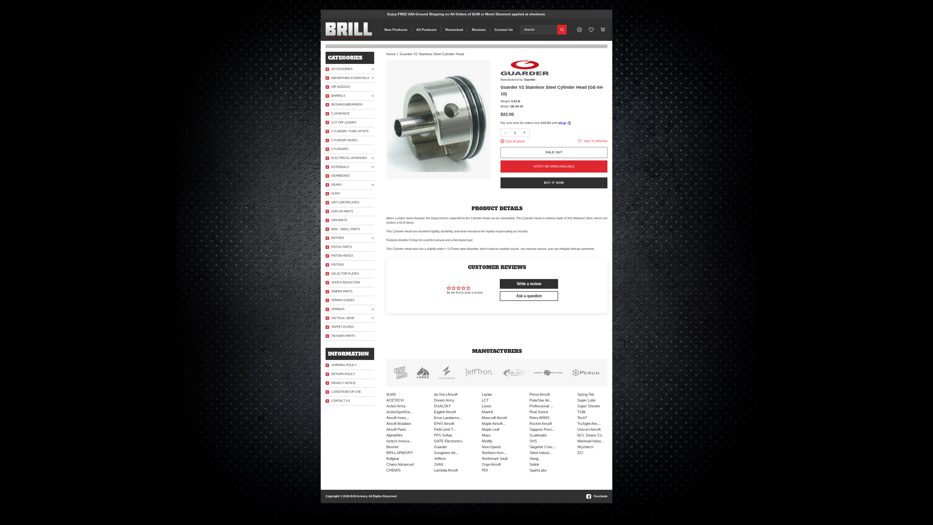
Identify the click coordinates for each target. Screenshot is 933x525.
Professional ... (541, 406)
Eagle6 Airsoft (445, 412)
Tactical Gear (342, 318)
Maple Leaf (490, 429)
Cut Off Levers (343, 122)
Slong (533, 458)
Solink (534, 464)
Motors (337, 238)
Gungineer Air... (446, 453)
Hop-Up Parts (342, 211)
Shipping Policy (344, 365)
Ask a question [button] (529, 296)
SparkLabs (538, 470)
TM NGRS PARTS (343, 336)
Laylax (487, 394)
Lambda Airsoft (446, 470)
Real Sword (538, 412)
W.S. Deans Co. (590, 435)
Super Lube (586, 400)
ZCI (580, 453)
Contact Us (503, 30)
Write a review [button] (529, 284)
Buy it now (554, 182)
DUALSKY (442, 406)
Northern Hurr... (494, 453)
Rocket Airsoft (540, 423)
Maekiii (487, 412)
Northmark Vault (495, 458)
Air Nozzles (340, 86)
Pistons (337, 264)
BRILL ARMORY (399, 453)
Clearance (340, 113)
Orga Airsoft (491, 464)
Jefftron (440, 458)
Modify (487, 441)
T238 (581, 412)
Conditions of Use (346, 392)
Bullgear (392, 458)
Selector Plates (345, 273)
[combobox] (538, 30)
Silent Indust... (540, 453)
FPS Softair (443, 435)
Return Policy (343, 374)
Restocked (454, 30)
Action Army (396, 406)
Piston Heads (342, 255)
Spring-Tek (585, 394)
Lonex (487, 406)
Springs (338, 309)
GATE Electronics (448, 441)
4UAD (391, 394)
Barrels (338, 95)
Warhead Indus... (590, 441)
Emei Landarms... (448, 418)
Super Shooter (588, 406)
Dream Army (444, 400)
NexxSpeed (491, 447)
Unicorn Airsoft (589, 429)
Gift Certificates (345, 202)
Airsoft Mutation (398, 423)
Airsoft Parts (396, 429)
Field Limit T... (445, 429)
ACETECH (395, 400)
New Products (395, 30)
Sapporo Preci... (542, 429)
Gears (336, 184)
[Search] (562, 30)
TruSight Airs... (588, 423)
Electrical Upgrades (349, 158)
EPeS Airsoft (444, 423)
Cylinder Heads (344, 140)
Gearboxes (340, 175)
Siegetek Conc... (542, 447)
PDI (485, 470)
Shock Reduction (345, 282)
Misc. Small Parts (345, 229)
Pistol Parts (341, 247)
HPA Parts (339, 220)
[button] (603, 30)
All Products (426, 30)
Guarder (440, 447)
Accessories (342, 69)
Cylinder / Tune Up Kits (350, 131)
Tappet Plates (342, 327)
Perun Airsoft (539, 394)
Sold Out (554, 152)
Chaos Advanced (400, 464)
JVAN (438, 464)
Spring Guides (342, 300)
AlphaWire (394, 435)
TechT (582, 418)
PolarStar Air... (540, 400)
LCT (485, 400)
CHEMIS (393, 470)
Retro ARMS (539, 418)
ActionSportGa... (399, 412)
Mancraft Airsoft (494, 418)
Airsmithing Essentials (350, 78)
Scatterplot (537, 435)
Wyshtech (585, 447)
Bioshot (392, 447)
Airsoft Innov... (397, 418)
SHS (533, 441)
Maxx (486, 435)
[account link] (579, 29)
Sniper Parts (342, 291)
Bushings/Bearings (347, 104)
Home (391, 54)
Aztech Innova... (399, 441)
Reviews (479, 30)
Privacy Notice (343, 383)
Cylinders (339, 149)
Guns (335, 193)
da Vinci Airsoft (446, 394)
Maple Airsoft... (493, 423)
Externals (340, 167)
